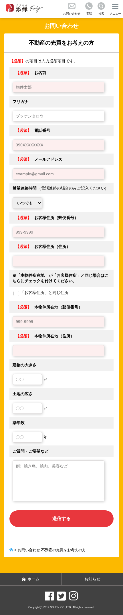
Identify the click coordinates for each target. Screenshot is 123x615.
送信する (61, 518)
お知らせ (92, 579)
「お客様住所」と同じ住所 (44, 292)
